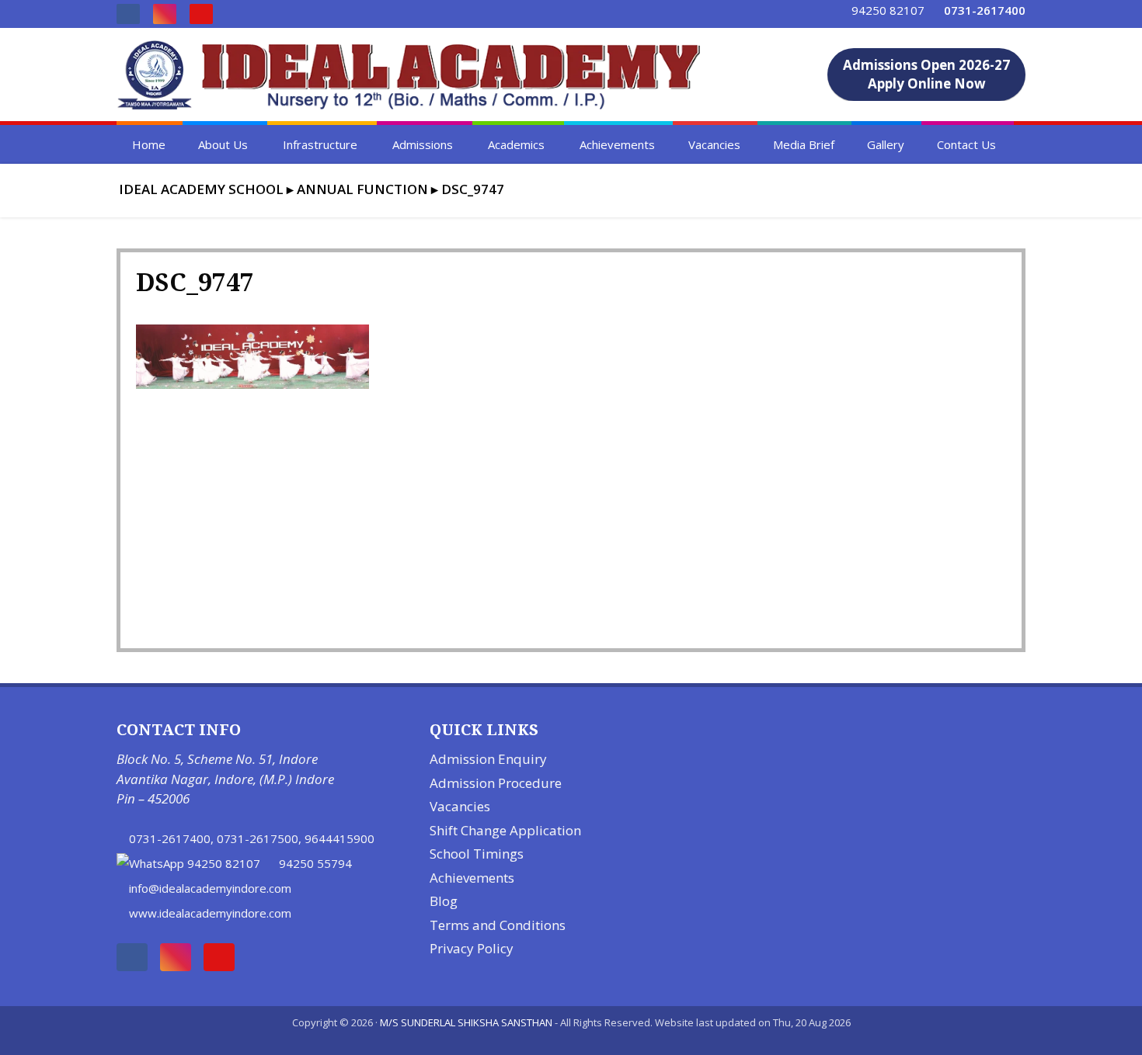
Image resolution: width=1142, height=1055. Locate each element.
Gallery (885, 144)
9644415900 (339, 838)
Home (148, 144)
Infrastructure (320, 144)
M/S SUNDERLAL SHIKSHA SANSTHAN (466, 1022)
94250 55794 (315, 863)
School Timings (477, 853)
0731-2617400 (170, 838)
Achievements (617, 144)
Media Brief (803, 144)
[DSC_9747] (252, 384)
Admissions (422, 144)
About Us (223, 144)
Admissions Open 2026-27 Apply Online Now (926, 74)
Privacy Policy (472, 948)
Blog (444, 901)
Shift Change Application (505, 830)
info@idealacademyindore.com (210, 888)
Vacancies (714, 144)
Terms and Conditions (498, 925)
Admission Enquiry (488, 759)
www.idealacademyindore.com (210, 913)
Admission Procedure (496, 783)
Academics (516, 144)
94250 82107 (887, 10)
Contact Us (966, 144)
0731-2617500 (257, 838)
